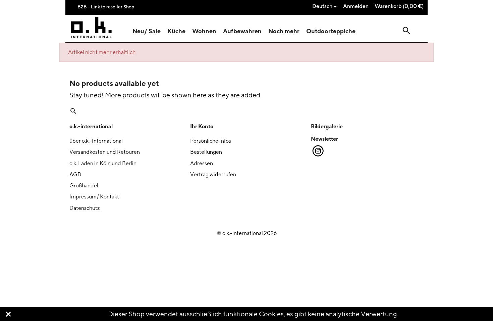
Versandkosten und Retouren (104, 152)
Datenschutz (84, 208)
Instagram (318, 151)
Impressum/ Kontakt (94, 196)
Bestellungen (206, 152)
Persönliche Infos (210, 141)
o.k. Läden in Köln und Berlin (102, 163)
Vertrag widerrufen (213, 174)
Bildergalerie (327, 126)
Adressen (201, 163)
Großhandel (83, 185)
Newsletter (324, 138)
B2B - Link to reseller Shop (105, 6)
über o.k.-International (96, 141)
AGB (75, 174)
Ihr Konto (201, 126)
